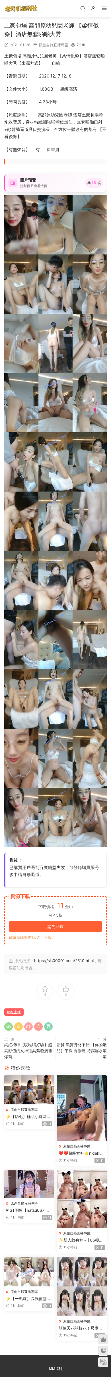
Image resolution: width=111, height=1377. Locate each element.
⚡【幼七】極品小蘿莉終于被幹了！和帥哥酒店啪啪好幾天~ (28, 1116)
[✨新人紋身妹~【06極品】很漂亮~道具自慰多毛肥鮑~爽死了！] (82, 1199)
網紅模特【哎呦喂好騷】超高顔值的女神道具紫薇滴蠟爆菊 (28, 1050)
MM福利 (55, 1368)
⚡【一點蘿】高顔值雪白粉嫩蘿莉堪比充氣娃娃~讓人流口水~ (29, 1298)
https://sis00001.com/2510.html (64, 960)
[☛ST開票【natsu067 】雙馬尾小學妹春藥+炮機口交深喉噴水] (29, 1184)
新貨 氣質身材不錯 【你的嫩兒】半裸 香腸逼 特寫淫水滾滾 (82, 1050)
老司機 (21, 8)
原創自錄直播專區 (53, 45)
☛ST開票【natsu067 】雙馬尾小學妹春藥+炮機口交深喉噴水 (29, 1210)
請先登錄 (55, 926)
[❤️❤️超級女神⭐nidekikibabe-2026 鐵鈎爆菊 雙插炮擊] (82, 1108)
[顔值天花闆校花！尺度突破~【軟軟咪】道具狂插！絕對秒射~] (82, 1286)
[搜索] (82, 8)
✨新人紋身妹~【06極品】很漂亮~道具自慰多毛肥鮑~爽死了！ (82, 1240)
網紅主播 (14, 1012)
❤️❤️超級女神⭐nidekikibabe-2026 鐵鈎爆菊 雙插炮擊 (81, 1153)
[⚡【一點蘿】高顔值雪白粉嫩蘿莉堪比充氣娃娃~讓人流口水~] (29, 1271)
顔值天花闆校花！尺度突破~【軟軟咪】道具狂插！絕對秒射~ (82, 1328)
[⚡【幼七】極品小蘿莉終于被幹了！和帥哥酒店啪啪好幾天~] (29, 1089)
